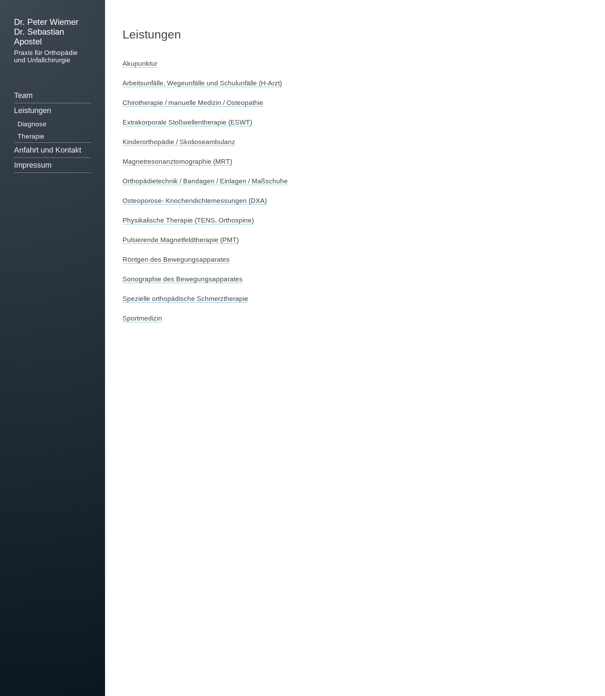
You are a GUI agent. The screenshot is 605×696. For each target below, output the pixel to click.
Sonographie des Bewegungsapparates (183, 279)
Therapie (31, 136)
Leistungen (32, 110)
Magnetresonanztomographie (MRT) (177, 161)
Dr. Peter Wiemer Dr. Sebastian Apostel (46, 31)
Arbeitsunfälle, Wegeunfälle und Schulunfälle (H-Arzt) (202, 83)
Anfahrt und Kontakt (47, 150)
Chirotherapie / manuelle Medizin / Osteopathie (193, 102)
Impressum (32, 165)
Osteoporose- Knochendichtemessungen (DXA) (195, 200)
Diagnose (32, 124)
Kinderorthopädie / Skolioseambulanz (179, 142)
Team (23, 95)
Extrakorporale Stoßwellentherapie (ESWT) (187, 122)
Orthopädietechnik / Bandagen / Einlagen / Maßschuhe (205, 181)
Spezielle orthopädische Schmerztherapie (185, 298)
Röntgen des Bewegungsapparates (176, 259)
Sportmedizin (142, 318)
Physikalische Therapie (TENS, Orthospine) (188, 220)
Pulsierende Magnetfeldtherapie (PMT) (181, 240)
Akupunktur (140, 63)
